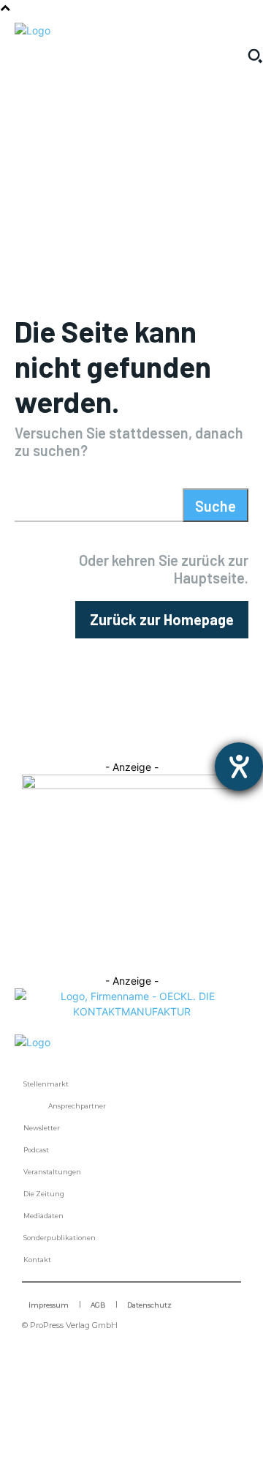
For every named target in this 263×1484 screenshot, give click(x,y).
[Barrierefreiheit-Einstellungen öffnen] (239, 766)
